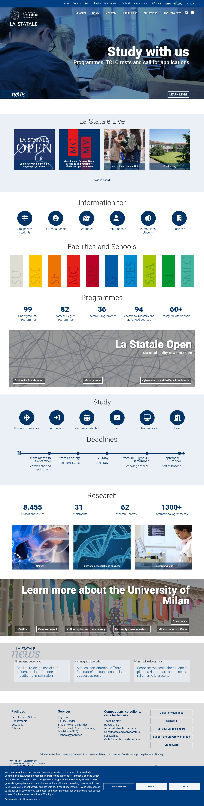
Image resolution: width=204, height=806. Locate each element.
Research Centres (125, 514)
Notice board (102, 180)
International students (148, 230)
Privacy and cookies (109, 754)
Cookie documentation (29, 799)
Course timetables (87, 428)
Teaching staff (112, 720)
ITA (186, 4)
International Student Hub (124, 166)
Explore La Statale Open (29, 380)
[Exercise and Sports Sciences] (35, 271)
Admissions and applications (40, 467)
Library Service (67, 720)
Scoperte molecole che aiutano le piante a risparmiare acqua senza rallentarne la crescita (162, 672)
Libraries (97, 3)
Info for (155, 3)
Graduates (86, 229)
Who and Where (111, 3)
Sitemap (159, 754)
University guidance (26, 428)
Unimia (66, 3)
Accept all (184, 787)
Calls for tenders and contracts (122, 739)
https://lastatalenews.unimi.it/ (14, 94)
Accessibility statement (85, 754)
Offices (16, 728)
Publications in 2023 (33, 514)
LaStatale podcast (136, 766)
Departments (78, 514)
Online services (147, 428)
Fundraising (169, 166)
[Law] (111, 271)
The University (172, 12)
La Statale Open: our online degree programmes (34, 165)
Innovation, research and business (101, 566)
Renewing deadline (136, 466)
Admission (57, 428)
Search (186, 12)
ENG (192, 4)
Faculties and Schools (24, 717)
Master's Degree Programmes (65, 317)
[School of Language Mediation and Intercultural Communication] (187, 271)
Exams (117, 428)
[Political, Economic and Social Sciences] (130, 271)
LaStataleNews (167, 3)
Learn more (178, 94)
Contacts (171, 720)
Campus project (47, 629)
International (150, 12)
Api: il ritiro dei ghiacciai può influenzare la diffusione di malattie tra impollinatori (38, 672)
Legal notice (146, 754)
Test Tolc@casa (69, 462)
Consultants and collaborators (122, 732)
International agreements (171, 514)
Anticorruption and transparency (86, 629)
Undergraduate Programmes (28, 317)
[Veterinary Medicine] (92, 271)
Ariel (87, 3)
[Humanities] (16, 271)
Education (81, 12)
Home (192, 12)
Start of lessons (171, 466)
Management (93, 380)
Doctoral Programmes (102, 316)
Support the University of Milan (171, 736)
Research (110, 12)
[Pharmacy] (54, 271)
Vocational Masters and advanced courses (139, 317)
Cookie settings (118, 787)
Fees (177, 428)
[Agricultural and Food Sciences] (149, 271)
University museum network (132, 629)
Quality (22, 629)
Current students (55, 229)
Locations (17, 724)
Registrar (77, 3)
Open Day (102, 462)
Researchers (111, 724)
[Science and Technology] (168, 271)
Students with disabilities (73, 724)
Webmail (126, 3)
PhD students (117, 229)
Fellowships (111, 735)
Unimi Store (171, 744)
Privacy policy (11, 799)
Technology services (70, 734)
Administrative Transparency (55, 754)
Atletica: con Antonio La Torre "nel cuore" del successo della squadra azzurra (99, 672)
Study (95, 12)
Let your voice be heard (171, 728)
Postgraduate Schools (176, 316)
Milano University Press (173, 629)
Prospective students (24, 230)
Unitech (40, 566)
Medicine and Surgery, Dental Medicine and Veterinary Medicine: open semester (79, 164)
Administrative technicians (120, 728)
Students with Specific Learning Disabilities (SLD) (76, 730)
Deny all (152, 787)
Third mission (129, 12)
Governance (180, 621)
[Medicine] (73, 271)
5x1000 (178, 3)
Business (179, 229)
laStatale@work (141, 3)
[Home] (23, 18)
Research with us (164, 566)
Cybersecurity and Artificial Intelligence (165, 380)
